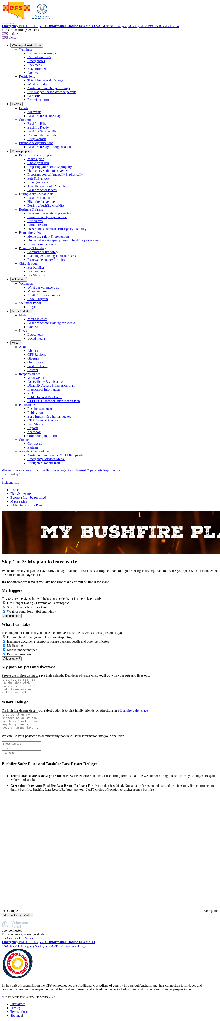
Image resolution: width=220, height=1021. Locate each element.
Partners (33, 447)
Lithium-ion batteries (42, 244)
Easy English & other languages (49, 416)
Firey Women (37, 139)
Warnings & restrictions (26, 45)
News (23, 330)
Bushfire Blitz (37, 123)
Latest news (36, 334)
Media (23, 315)
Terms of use (19, 1011)
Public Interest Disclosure (45, 397)
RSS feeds (35, 65)
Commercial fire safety (43, 252)
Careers (33, 370)
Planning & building (32, 248)
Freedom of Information (44, 389)
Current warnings (39, 57)
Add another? (11, 615)
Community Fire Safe (42, 135)
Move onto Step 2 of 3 (17, 915)
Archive (33, 72)
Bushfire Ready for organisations (50, 147)
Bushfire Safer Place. (134, 710)
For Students (36, 275)
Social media (36, 338)
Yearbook (34, 432)
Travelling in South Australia (47, 186)
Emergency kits (38, 182)
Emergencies (36, 61)
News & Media (21, 311)
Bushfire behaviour (40, 198)
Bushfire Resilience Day (44, 116)
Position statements (40, 409)
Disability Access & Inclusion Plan (51, 385)
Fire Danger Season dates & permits (52, 92)
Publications (27, 405)
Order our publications (43, 436)
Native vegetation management (48, 170)
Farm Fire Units (38, 225)
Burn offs (34, 96)
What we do (36, 378)
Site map (16, 1015)
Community (27, 119)
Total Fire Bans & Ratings (45, 80)
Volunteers (18, 279)
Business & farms (31, 209)
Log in (32, 307)
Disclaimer (17, 1004)
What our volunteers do (43, 287)
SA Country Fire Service (18, 938)
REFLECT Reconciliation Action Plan (54, 401)
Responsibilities (29, 374)
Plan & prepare (21, 151)
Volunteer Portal (30, 303)
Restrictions (27, 76)
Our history (35, 362)
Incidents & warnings (42, 53)
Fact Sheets (35, 424)
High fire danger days (42, 201)
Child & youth (28, 263)
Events (16, 104)
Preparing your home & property (50, 167)
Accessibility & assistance (45, 381)
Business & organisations (36, 143)
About (15, 342)
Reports (33, 428)
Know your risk (38, 163)
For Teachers (36, 271)
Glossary (34, 358)
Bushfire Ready (38, 127)
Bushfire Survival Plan (43, 131)
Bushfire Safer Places (42, 190)
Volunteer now (37, 291)
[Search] (7, 23)
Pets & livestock (38, 178)
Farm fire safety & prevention (47, 217)
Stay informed (37, 69)
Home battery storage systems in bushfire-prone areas (64, 240)
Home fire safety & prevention (48, 236)
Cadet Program (38, 299)
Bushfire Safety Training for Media (51, 323)
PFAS (32, 393)
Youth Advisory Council (44, 295)
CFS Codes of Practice (43, 420)
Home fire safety (30, 232)
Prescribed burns (39, 99)
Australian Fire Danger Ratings (49, 88)
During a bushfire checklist (46, 205)
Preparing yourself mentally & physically (55, 174)
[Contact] (3, 23)
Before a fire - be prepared (37, 155)
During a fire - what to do (36, 194)
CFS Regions (37, 354)
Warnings (25, 49)
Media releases (37, 319)
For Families (36, 267)
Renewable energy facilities (46, 259)
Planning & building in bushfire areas (53, 256)
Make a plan (36, 159)
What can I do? (38, 84)
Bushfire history (38, 366)
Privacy (15, 1008)
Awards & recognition (34, 451)
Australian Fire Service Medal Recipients (55, 455)
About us (34, 350)
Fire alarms (35, 221)
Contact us (35, 443)
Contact (24, 439)
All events (34, 112)
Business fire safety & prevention (50, 213)
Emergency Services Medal (46, 459)
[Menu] (12, 23)
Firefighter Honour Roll (44, 463)
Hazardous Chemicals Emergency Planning (57, 229)
